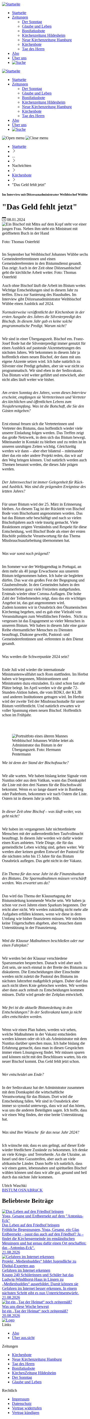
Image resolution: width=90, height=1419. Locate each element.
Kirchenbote (32, 44)
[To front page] (8, 1320)
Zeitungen (20, 17)
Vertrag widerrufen (27, 1408)
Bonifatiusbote (33, 31)
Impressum (20, 1399)
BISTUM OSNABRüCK (22, 1190)
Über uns (19, 58)
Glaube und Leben (37, 26)
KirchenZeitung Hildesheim (34, 1373)
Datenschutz (22, 1403)
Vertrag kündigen (25, 1412)
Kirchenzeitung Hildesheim (43, 35)
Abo (15, 53)
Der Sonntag (32, 22)
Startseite (19, 13)
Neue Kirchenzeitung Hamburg (47, 40)
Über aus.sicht (23, 1338)
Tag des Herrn (33, 49)
